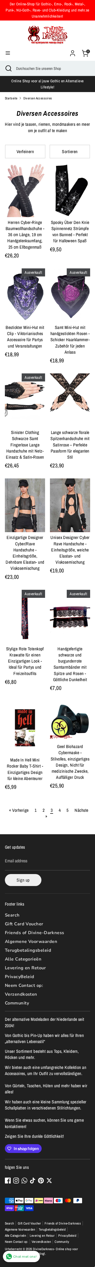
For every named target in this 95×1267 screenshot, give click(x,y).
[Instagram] (16, 1180)
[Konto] (72, 51)
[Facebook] (8, 1180)
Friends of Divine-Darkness (34, 933)
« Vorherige (18, 810)
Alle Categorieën (23, 959)
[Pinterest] (41, 1180)
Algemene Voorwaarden (31, 941)
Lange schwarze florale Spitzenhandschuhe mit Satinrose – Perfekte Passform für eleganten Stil (69, 444)
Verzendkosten (21, 994)
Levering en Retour (25, 968)
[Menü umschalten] (8, 53)
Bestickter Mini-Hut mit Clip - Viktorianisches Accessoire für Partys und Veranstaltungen (25, 336)
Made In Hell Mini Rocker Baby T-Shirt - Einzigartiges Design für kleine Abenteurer (25, 769)
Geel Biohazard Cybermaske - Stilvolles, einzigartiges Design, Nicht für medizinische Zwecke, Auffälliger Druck (70, 761)
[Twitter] (49, 1180)
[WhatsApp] (24, 1180)
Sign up (23, 880)
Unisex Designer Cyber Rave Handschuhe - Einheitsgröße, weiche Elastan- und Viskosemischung (69, 549)
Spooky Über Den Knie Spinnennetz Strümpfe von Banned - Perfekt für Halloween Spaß (70, 231)
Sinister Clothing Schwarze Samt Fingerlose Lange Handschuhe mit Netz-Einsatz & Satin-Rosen (25, 444)
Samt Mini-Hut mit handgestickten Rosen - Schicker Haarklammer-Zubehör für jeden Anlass (70, 339)
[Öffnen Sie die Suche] (8, 68)
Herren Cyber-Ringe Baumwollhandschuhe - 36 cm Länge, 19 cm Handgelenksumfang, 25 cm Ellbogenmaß (25, 234)
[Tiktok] (33, 1180)
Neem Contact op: (24, 985)
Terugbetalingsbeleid (28, 950)
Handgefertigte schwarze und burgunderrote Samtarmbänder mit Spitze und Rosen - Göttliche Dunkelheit (70, 664)
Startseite (11, 98)
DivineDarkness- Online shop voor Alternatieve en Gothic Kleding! (41, 1251)
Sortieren (69, 151)
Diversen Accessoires (37, 98)
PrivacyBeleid (19, 977)
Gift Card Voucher (24, 924)
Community (17, 1003)
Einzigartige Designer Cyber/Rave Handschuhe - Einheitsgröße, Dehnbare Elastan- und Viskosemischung (25, 552)
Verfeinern (25, 151)
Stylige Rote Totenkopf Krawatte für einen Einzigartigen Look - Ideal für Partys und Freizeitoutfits (25, 661)
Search (12, 915)
